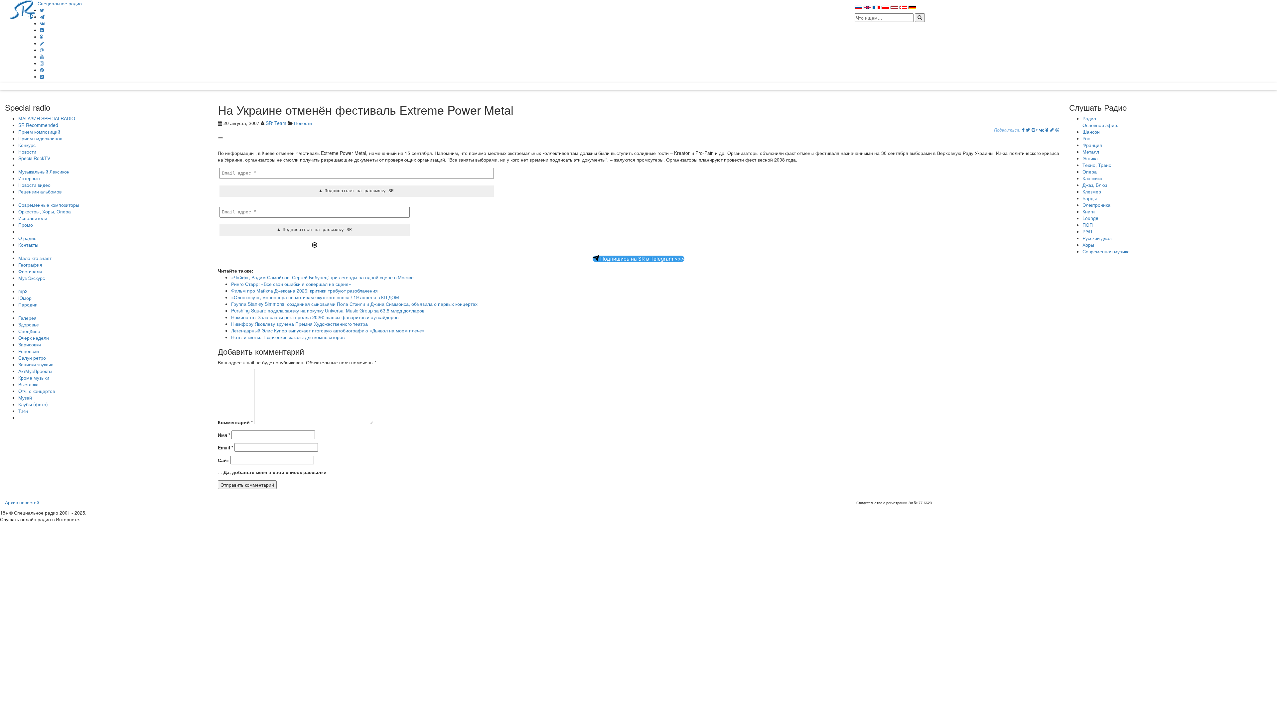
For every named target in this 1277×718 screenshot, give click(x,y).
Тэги (23, 411)
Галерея (27, 317)
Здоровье (28, 324)
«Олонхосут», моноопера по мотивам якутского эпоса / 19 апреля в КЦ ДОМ (315, 297)
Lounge (1090, 218)
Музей (25, 397)
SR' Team (276, 123)
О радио (27, 238)
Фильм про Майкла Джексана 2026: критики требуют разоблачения (304, 290)
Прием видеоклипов (40, 138)
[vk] (42, 23)
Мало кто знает (35, 258)
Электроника (1096, 204)
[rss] (42, 76)
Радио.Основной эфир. (1100, 121)
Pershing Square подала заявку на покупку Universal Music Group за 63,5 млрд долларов (327, 310)
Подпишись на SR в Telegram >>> (641, 259)
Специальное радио (60, 3)
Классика (1092, 178)
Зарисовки (29, 344)
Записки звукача (36, 364)
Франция (1092, 145)
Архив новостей (22, 502)
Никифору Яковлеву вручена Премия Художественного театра (299, 323)
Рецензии (28, 351)
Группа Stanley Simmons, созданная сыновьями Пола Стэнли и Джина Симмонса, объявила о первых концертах (354, 303)
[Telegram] (42, 16)
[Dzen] (42, 30)
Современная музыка (1106, 251)
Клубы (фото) (33, 404)
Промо (25, 224)
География (30, 264)
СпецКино (29, 331)
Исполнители (32, 218)
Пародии (28, 304)
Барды (1089, 198)
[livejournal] (42, 43)
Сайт (223, 460)
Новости (27, 151)
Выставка (28, 384)
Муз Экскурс (31, 278)
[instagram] (42, 63)
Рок (1086, 138)
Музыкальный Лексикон (44, 171)
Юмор (25, 298)
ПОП (1087, 224)
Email (225, 447)
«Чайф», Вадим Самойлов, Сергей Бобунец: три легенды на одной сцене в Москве (322, 277)
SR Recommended (38, 125)
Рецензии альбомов (40, 191)
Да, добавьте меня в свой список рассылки (274, 472)
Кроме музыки (33, 377)
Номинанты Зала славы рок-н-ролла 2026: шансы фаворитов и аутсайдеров (314, 317)
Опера (1089, 171)
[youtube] (42, 56)
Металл (1090, 151)
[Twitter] (42, 10)
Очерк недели (33, 337)
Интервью (29, 178)
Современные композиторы (48, 204)
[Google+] (1035, 129)
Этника (1090, 158)
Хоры (1088, 244)
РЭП (1087, 231)
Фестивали (30, 271)
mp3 (23, 291)
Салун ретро (32, 357)
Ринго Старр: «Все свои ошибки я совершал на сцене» (291, 284)
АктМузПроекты (35, 371)
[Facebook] (1023, 129)
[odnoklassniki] (41, 36)
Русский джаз (1096, 238)
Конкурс (27, 145)
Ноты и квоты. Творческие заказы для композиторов (288, 337)
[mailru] (42, 50)
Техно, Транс (1096, 165)
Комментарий (235, 422)
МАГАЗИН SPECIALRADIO (46, 118)
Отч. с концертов (36, 391)
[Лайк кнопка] (220, 138)
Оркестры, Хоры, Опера (44, 211)
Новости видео (34, 184)
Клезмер (1091, 191)
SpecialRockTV (34, 158)
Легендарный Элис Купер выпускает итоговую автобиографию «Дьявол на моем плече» (328, 330)
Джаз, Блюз (1094, 184)
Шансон (1091, 131)
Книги (1088, 211)
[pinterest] (42, 69)
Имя (224, 434)
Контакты (28, 244)
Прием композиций (39, 131)
